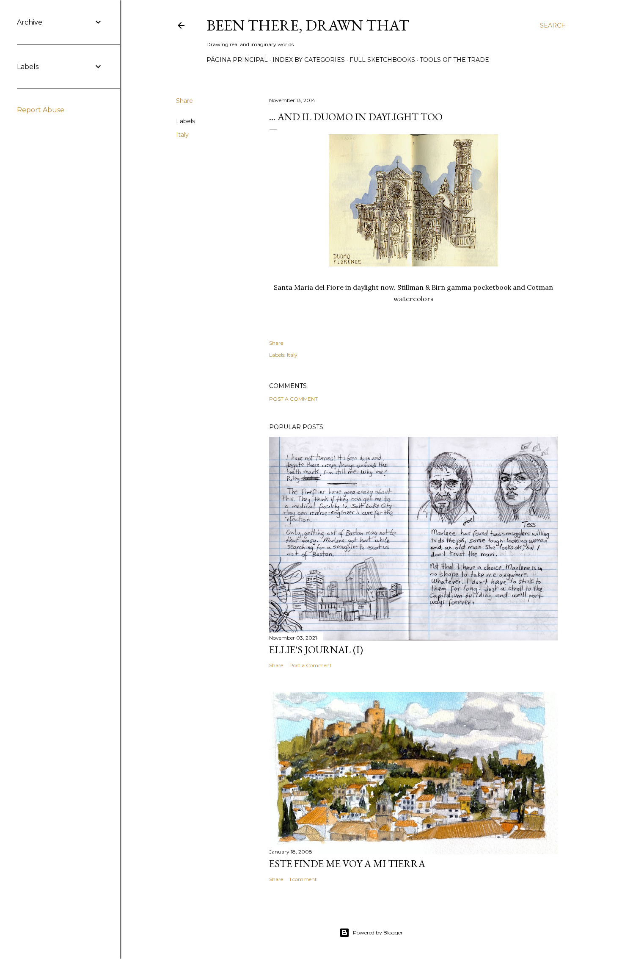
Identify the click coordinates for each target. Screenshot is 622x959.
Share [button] (184, 101)
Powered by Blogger (378, 932)
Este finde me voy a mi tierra (347, 863)
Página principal (237, 60)
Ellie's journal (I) (316, 649)
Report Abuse (40, 110)
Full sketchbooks (382, 60)
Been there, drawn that (307, 25)
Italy (182, 135)
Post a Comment (293, 399)
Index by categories (308, 60)
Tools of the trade (454, 60)
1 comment (303, 879)
